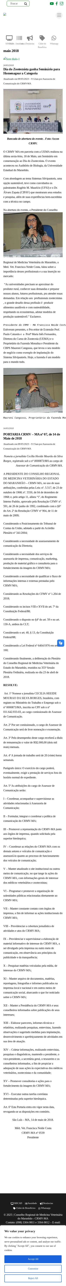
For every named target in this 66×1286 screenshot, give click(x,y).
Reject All (33, 1278)
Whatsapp (54, 43)
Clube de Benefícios (42, 45)
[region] (33, 1255)
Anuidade (19, 43)
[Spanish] (41, 3)
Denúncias (30, 43)
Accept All (33, 1259)
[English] (37, 3)
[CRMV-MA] (14, 15)
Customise (33, 1268)
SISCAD (9, 43)
